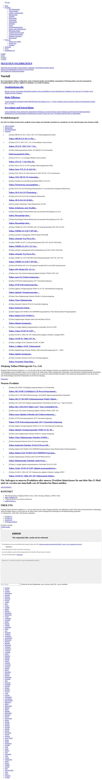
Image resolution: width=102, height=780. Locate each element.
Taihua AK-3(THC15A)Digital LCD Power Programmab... (33, 391)
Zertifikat (12, 45)
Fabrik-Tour (12, 43)
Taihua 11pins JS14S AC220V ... (22, 331)
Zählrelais (12, 24)
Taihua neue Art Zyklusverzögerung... (24, 277)
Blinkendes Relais (14, 31)
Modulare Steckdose (15, 36)
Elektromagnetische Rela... (19, 154)
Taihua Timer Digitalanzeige (20, 300)
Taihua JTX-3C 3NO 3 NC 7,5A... (23, 146)
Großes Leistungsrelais (16, 13)
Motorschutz (13, 18)
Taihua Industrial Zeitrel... (19, 308)
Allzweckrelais (13, 11)
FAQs (7, 49)
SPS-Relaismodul (14, 9)
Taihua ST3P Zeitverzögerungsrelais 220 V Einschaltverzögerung (35, 422)
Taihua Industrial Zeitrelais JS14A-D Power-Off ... (29, 445)
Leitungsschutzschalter (16, 34)
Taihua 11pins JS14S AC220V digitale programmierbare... (33, 468)
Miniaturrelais (13, 15)
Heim (6, 6)
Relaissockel (13, 38)
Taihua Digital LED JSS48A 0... (22, 316)
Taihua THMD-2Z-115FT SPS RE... (23, 231)
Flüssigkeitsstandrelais (16, 27)
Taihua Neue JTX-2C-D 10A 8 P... (23, 169)
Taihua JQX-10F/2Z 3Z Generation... (24, 177)
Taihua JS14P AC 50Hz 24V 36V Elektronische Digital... (32, 476)
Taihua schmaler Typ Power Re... (22, 239)
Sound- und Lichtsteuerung (17, 29)
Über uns (8, 40)
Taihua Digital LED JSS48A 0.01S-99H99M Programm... (32, 453)
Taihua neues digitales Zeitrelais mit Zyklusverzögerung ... (32, 414)
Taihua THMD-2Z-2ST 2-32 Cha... (23, 246)
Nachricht (8, 47)
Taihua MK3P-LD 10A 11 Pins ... (22, 139)
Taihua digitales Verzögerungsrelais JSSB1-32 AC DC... (31, 430)
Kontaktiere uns (10, 50)
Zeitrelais (12, 16)
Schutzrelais (12, 20)
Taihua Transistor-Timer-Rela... (22, 362)
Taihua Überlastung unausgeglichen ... (24, 185)
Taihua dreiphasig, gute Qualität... (23, 208)
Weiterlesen (4, 379)
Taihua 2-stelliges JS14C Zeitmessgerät (24, 346)
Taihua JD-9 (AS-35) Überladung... (23, 192)
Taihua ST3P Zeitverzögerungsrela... (24, 285)
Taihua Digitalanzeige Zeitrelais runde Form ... (28, 461)
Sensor (11, 25)
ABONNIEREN (6, 487)
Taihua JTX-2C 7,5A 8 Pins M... (22, 162)
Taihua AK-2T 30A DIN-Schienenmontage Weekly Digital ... (33, 399)
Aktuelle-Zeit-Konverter (16, 32)
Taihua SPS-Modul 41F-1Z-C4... (22, 269)
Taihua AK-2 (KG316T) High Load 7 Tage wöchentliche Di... (34, 407)
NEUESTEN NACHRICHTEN (16, 63)
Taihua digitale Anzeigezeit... (20, 323)
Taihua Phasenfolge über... (19, 215)
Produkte (7, 7)
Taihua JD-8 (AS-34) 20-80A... (21, 200)
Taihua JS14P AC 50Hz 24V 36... (22, 339)
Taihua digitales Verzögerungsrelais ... (24, 292)
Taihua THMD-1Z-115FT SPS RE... (23, 262)
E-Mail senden (5, 527)
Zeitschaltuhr (13, 22)
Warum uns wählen (15, 41)
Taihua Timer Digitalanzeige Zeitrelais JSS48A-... (29, 437)
